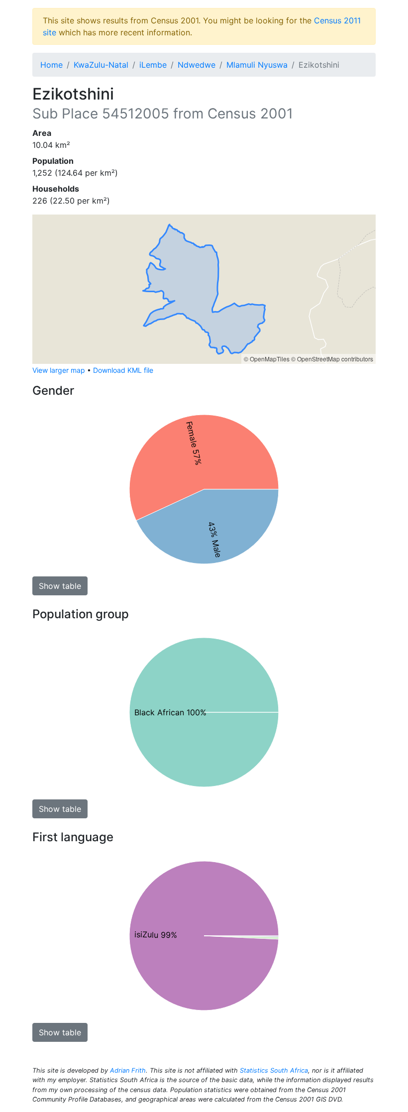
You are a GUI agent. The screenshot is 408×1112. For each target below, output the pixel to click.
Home (51, 65)
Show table (60, 586)
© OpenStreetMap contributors (332, 358)
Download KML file (123, 370)
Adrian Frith (128, 1070)
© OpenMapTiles (267, 358)
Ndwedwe (196, 65)
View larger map (58, 370)
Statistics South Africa (274, 1070)
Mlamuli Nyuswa (257, 65)
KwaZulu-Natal (101, 65)
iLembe (153, 65)
